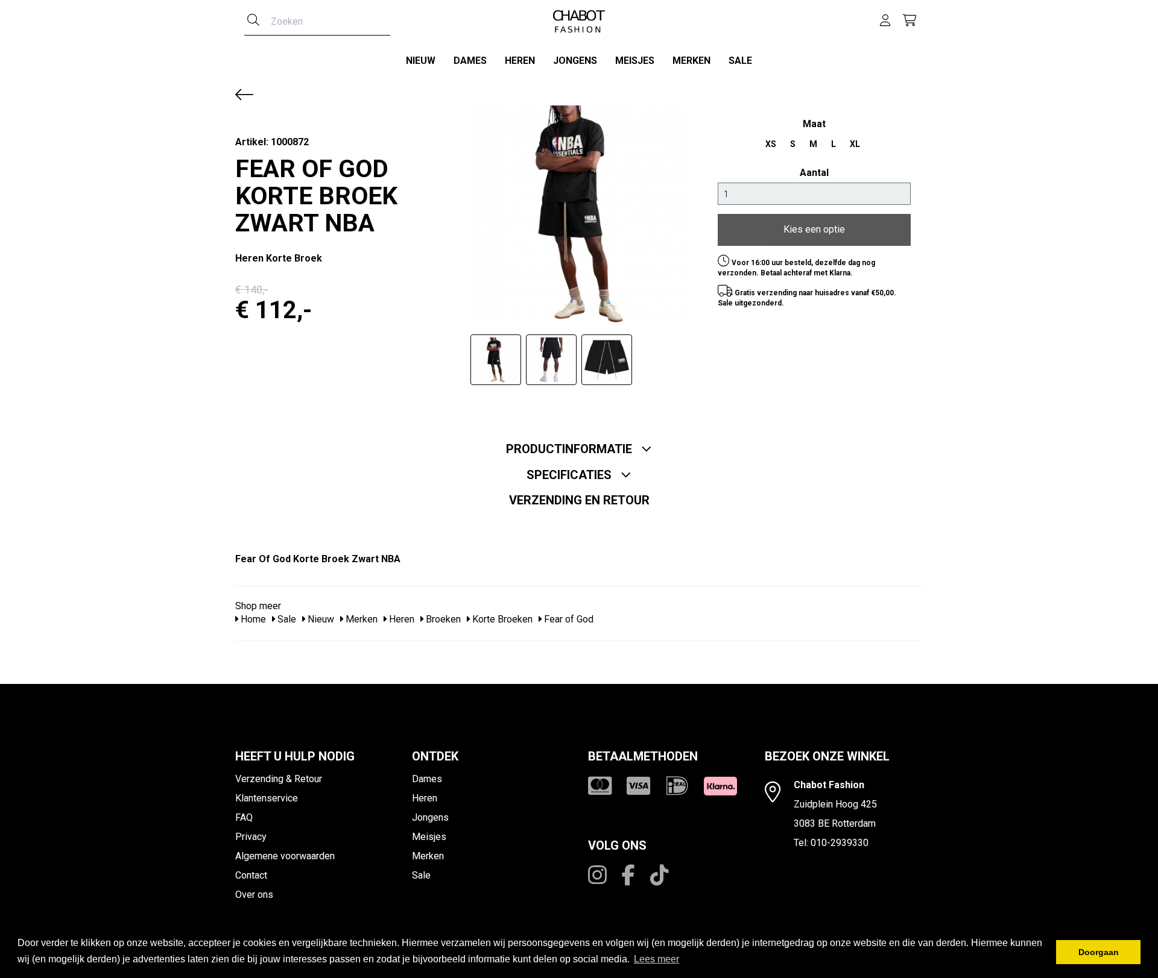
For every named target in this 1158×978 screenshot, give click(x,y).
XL (855, 144)
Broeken (442, 619)
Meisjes (634, 60)
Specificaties (571, 475)
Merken (691, 60)
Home (252, 619)
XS (770, 144)
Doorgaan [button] (1098, 952)
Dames (470, 60)
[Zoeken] (253, 21)
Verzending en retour (579, 500)
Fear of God (567, 619)
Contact (251, 875)
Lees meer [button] (656, 959)
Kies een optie (814, 229)
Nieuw (420, 60)
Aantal (814, 172)
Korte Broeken (501, 619)
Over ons (254, 894)
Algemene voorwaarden (285, 856)
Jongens (575, 60)
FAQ (244, 817)
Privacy (251, 836)
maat (814, 124)
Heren (520, 60)
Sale (740, 60)
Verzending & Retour (278, 779)
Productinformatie (570, 449)
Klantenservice (266, 798)
